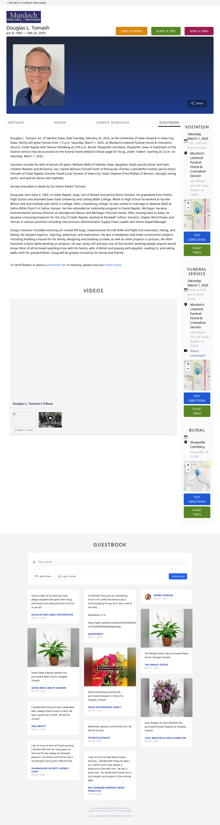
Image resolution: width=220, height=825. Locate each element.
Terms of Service (118, 810)
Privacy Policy (101, 810)
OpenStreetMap (113, 816)
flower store (113, 265)
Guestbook (169, 122)
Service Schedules (112, 122)
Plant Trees (197, 250)
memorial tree (56, 265)
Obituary (16, 122)
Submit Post (178, 576)
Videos (60, 122)
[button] (197, 211)
